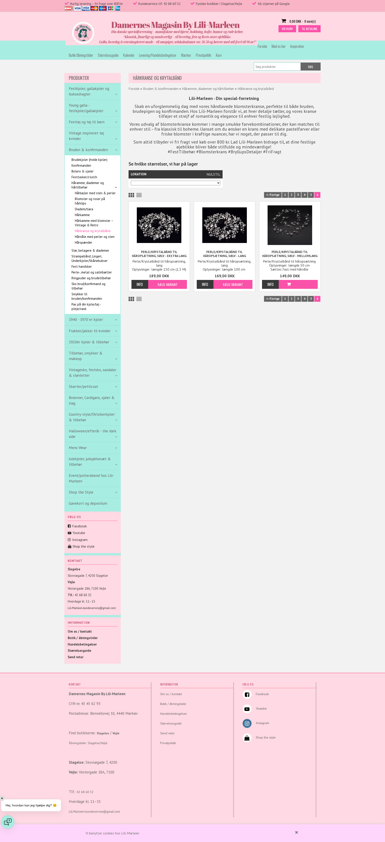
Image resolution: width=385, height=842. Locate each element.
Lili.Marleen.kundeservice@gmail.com (92, 608)
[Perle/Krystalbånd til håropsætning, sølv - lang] (224, 224)
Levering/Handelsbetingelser (157, 55)
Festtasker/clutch (84, 177)
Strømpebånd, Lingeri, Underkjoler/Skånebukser (90, 258)
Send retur (75, 657)
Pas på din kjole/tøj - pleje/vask (86, 306)
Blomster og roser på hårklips (90, 201)
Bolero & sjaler (83, 171)
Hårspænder (83, 242)
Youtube (79, 532)
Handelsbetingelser (82, 644)
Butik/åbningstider (81, 55)
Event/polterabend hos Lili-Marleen (91, 478)
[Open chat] (7, 822)
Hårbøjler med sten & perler (95, 193)
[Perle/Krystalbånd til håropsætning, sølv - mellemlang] (290, 224)
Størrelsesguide (108, 55)
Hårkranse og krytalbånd (92, 231)
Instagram (80, 539)
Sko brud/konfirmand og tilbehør (88, 286)
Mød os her (279, 46)
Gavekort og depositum (88, 503)
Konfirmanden (81, 165)
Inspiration (297, 46)
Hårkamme (82, 215)
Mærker (186, 55)
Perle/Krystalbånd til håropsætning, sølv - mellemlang (289, 254)
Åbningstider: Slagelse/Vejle (88, 743)
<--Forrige (272, 195)
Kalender (129, 55)
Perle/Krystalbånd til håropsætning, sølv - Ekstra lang (159, 254)
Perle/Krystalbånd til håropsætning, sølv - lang (224, 254)
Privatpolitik (203, 55)
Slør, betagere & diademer (90, 250)
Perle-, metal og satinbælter (92, 272)
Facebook (79, 526)
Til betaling (309, 28)
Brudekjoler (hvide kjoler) (89, 160)
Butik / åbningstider (83, 638)
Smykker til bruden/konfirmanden (87, 296)
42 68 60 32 (83, 595)
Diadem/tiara (84, 209)
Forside (262, 46)
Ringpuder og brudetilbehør (91, 278)
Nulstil (213, 174)
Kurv (219, 55)
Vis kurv (287, 28)
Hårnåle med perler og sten (95, 237)
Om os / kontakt (80, 631)
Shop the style (83, 546)
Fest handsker (82, 266)
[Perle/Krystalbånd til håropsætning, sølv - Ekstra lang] (159, 224)
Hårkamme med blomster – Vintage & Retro (94, 223)
